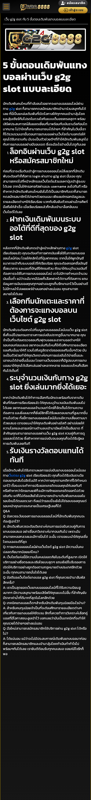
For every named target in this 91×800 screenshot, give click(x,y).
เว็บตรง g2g (16, 475)
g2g (12, 108)
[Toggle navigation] (6, 6)
